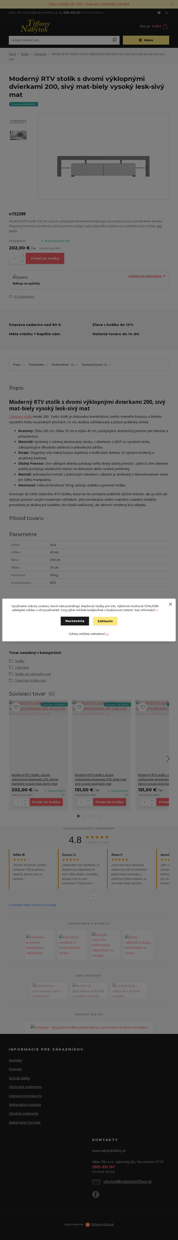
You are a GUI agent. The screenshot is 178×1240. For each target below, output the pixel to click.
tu (156, 610)
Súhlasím (105, 621)
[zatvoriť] (170, 603)
